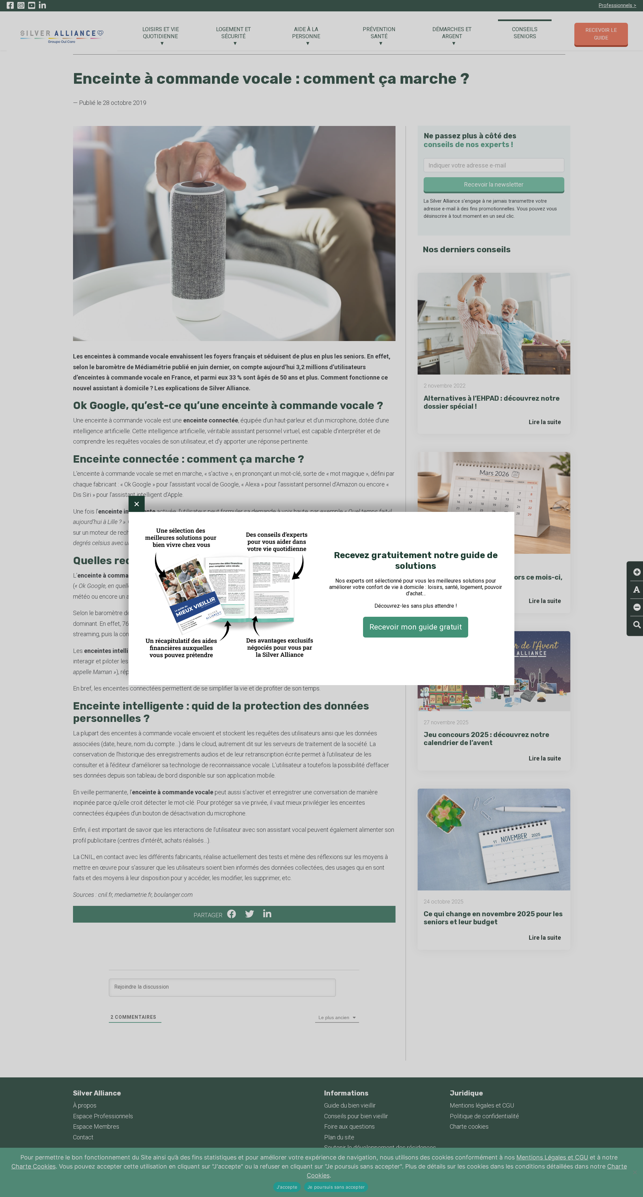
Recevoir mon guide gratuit (415, 626)
